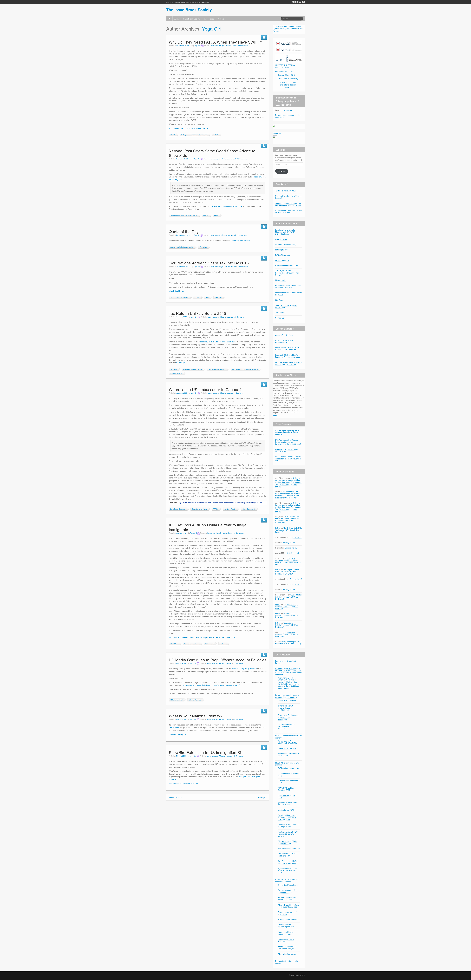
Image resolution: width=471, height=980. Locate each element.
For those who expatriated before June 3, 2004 (288, 898)
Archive (221, 18)
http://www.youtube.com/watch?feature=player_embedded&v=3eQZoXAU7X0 (202, 637)
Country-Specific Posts (284, 335)
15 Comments (238, 663)
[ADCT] (288, 58)
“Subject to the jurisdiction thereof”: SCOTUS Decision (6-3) (288, 597)
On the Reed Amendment (288, 885)
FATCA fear (174, 644)
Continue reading (177, 734)
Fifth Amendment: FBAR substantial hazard (287, 842)
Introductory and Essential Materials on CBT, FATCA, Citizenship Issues (285, 232)
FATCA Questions (282, 260)
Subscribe (282, 171)
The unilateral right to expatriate (286, 940)
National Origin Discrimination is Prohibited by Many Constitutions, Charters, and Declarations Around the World (288, 671)
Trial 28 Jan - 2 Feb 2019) (288, 78)
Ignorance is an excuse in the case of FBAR (288, 803)
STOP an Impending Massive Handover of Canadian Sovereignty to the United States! (288, 442)
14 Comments (243, 45)
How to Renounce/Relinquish (286, 265)
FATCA (172, 135)
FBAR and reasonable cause (286, 796)
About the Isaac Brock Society (187, 18)
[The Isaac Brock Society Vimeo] (300, 2)
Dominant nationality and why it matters (287, 962)
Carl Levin (173, 369)
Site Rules (279, 300)
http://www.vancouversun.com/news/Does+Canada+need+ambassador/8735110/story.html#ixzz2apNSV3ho (220, 502)
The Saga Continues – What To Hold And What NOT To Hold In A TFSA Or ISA (288, 561)
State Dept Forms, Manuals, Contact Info (286, 306)
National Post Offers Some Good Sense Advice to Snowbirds (212, 153)
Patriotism (203, 247)
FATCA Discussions (282, 255)
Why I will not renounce (287, 954)
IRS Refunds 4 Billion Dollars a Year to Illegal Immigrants (208, 527)
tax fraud (223, 644)
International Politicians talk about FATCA (288, 754)
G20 (207, 297)
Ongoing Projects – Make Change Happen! (288, 197)
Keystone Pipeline (230, 509)
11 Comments (238, 533)
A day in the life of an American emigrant (286, 933)
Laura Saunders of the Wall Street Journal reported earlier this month (211, 685)
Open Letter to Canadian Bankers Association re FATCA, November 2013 (288, 458)
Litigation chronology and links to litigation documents (288, 84)
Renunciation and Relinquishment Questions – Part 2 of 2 (288, 286)
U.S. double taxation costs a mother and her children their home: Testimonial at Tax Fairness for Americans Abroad (288, 482)
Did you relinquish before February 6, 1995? (287, 891)
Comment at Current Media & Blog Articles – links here (288, 211)
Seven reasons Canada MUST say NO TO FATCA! (288, 742)
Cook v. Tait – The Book (287, 700)
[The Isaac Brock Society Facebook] (296, 2)
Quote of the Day (184, 231)
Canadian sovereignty (199, 509)
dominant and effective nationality (181, 247)
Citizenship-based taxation (179, 297)
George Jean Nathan (241, 240)
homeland (180, 362)
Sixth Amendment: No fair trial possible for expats (288, 862)
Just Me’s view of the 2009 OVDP (288, 781)
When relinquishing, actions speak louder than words (288, 906)
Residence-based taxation (217, 369)
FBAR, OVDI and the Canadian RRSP (286, 789)
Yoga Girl (211, 28)
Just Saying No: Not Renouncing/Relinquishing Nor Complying (287, 272)
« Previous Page (175, 797)
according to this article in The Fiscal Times (218, 341)
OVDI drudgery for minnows (288, 768)
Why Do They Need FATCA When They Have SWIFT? (215, 42)
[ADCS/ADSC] (288, 46)
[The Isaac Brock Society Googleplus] (293, 2)
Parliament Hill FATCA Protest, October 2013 (287, 450)
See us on (277, 133)
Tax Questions (280, 312)
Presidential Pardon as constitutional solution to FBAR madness (287, 817)
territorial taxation (176, 373)
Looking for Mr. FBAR (286, 810)
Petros (277, 528)
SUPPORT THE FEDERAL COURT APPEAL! (285, 66)
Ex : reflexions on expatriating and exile (286, 925)
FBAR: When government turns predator (287, 764)
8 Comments (239, 393)
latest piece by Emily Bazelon (244, 668)
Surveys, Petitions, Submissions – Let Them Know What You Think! (288, 204)
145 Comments (242, 266)
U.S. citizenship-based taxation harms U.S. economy (286, 726)
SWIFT (215, 135)
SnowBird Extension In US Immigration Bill (205, 752)
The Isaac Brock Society (189, 9)
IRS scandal (209, 644)
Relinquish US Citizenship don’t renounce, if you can (287, 880)
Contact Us (279, 318)
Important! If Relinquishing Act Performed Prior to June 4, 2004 (287, 356)
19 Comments (238, 756)
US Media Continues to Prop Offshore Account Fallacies (217, 659)
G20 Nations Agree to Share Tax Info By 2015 (209, 263)
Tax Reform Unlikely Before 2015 (197, 313)
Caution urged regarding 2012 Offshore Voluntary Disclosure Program (287, 432)
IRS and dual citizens (191, 644)
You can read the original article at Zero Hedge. (189, 128)
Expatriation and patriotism (288, 919)
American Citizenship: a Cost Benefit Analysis (287, 947)
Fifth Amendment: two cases (289, 848)
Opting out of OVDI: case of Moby (288, 774)
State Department (249, 509)
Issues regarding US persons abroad (223, 45)
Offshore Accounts (195, 700)
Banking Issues (281, 239)
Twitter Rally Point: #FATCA (285, 190)
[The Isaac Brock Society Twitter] (303, 2)
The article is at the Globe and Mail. (184, 783)
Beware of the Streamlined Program (285, 662)
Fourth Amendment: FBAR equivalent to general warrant (288, 834)
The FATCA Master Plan (287, 748)
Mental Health (280, 280)
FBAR (216, 216)
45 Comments (238, 719)
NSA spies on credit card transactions (194, 135)
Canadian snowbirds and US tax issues (183, 216)
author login (209, 18)
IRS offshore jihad (176, 700)
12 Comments (242, 159)
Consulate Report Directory (285, 244)
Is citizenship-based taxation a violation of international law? (287, 696)
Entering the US (281, 249)
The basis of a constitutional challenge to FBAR (288, 825)
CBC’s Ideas (174, 727)
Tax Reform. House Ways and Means (245, 369)
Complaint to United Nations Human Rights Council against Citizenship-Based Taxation (289, 28)
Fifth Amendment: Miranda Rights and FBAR (288, 854)
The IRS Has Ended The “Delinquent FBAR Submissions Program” (288, 530)
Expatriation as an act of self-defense (287, 913)
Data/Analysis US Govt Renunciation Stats (284, 341)
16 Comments (242, 235)
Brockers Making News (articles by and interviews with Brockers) (288, 363)
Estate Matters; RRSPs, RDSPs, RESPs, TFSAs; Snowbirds (287, 348)
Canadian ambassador (178, 509)
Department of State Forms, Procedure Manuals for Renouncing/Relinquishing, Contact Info (287, 519)
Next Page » (262, 797)
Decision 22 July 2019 (286, 75)
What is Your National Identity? (195, 716)
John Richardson (285, 110)
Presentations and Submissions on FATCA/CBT (288, 293)
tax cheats (218, 297)
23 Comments (239, 317)
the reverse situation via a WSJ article (226, 206)
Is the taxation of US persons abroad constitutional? (285, 708)
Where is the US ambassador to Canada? (205, 389)
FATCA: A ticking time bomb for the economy (288, 736)
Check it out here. (176, 290)
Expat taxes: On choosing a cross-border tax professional (288, 717)
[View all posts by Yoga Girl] (202, 45)
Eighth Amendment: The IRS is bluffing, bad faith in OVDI (288, 870)
